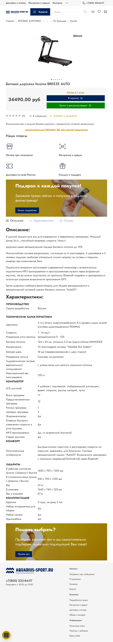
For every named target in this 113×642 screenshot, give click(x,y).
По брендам (59, 21)
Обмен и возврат (77, 614)
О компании (75, 579)
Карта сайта (74, 635)
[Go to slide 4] (57, 79)
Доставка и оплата (16, 3)
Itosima (73, 21)
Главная (10, 21)
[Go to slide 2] (53, 79)
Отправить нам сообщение (81, 574)
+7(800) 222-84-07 (95, 2)
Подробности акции (78, 600)
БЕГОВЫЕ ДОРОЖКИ (29, 21)
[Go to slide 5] (59, 79)
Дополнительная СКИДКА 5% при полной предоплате (56, 129)
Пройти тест (24, 554)
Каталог (43, 12)
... (47, 21)
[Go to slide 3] (55, 79)
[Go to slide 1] (51, 79)
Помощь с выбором (78, 630)
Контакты (57, 3)
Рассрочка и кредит (39, 3)
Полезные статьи (77, 625)
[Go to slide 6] (61, 79)
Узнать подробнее (27, 210)
